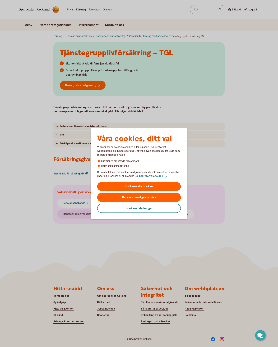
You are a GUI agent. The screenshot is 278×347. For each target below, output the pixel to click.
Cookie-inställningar (139, 208)
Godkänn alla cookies (139, 186)
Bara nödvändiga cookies (139, 197)
